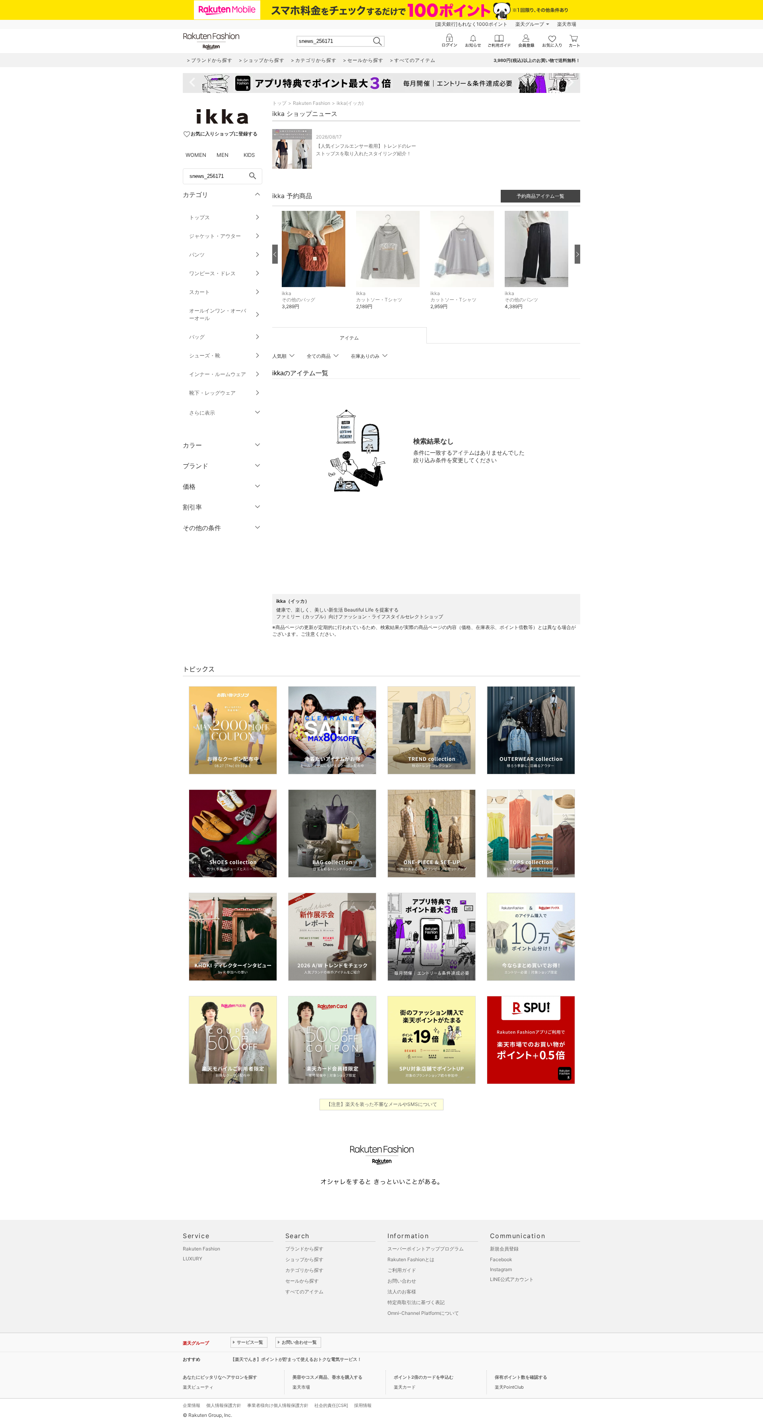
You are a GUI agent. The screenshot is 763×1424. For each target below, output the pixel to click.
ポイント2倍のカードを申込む (423, 1377)
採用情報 (363, 1405)
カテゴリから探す (304, 1270)
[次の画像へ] (577, 254)
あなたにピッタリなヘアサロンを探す (220, 1377)
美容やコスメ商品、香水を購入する (327, 1377)
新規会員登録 (504, 1249)
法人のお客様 (401, 1292)
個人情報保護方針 (223, 1405)
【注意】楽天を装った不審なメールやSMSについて (381, 1104)
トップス (199, 217)
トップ (279, 103)
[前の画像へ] (275, 254)
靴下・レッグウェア (212, 393)
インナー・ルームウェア (217, 374)
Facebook (501, 1259)
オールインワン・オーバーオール (217, 314)
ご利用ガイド (401, 1270)
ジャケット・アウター (215, 236)
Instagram (501, 1269)
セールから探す (302, 1281)
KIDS (249, 155)
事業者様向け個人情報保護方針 (277, 1405)
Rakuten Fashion (311, 103)
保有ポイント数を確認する (521, 1377)
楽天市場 (566, 24)
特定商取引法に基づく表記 (416, 1302)
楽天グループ (529, 24)
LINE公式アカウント (512, 1279)
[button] (315, 266)
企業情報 (191, 1405)
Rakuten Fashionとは (410, 1259)
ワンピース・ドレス (212, 273)
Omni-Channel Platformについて (423, 1313)
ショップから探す (304, 1259)
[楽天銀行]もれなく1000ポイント (471, 24)
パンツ (197, 254)
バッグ (197, 337)
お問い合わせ (401, 1281)
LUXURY (192, 1259)
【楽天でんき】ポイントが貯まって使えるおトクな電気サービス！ (296, 1359)
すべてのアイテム (304, 1292)
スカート (199, 292)
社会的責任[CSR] (331, 1405)
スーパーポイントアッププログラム (425, 1249)
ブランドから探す (304, 1249)
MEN (223, 155)
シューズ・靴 (204, 355)
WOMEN (196, 155)
